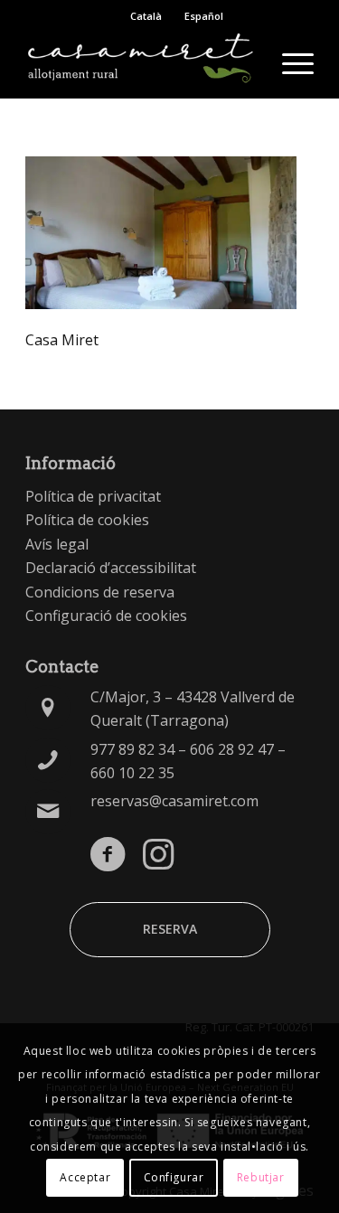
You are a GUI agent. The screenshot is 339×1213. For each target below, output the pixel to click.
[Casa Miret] (140, 62)
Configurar (174, 1177)
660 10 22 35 (132, 773)
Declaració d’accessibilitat (110, 568)
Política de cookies (87, 520)
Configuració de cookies (106, 615)
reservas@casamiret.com (174, 801)
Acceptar (85, 1177)
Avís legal (57, 544)
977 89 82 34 (132, 749)
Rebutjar (261, 1177)
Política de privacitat (93, 496)
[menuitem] (289, 62)
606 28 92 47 (232, 749)
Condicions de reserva (99, 592)
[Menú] (289, 62)
